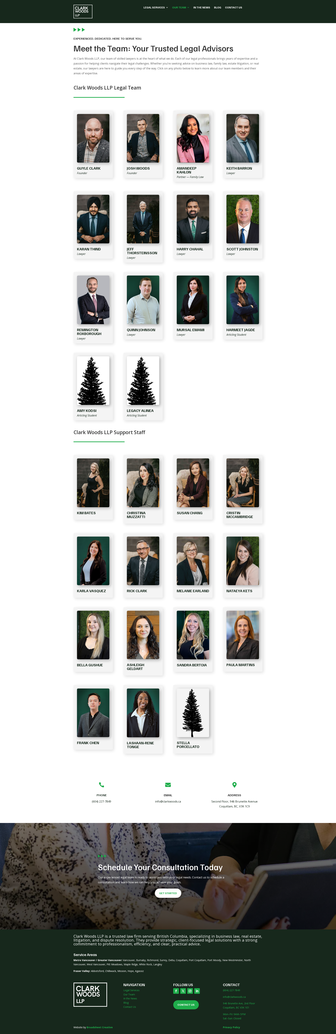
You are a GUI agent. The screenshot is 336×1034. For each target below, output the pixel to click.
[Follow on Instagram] (190, 991)
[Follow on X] (183, 991)
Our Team (179, 7)
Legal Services (154, 7)
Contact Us (233, 7)
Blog (217, 7)
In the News (201, 7)
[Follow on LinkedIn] (197, 991)
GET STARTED (168, 893)
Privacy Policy (231, 1027)
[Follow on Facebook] (176, 991)
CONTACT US (186, 1004)
